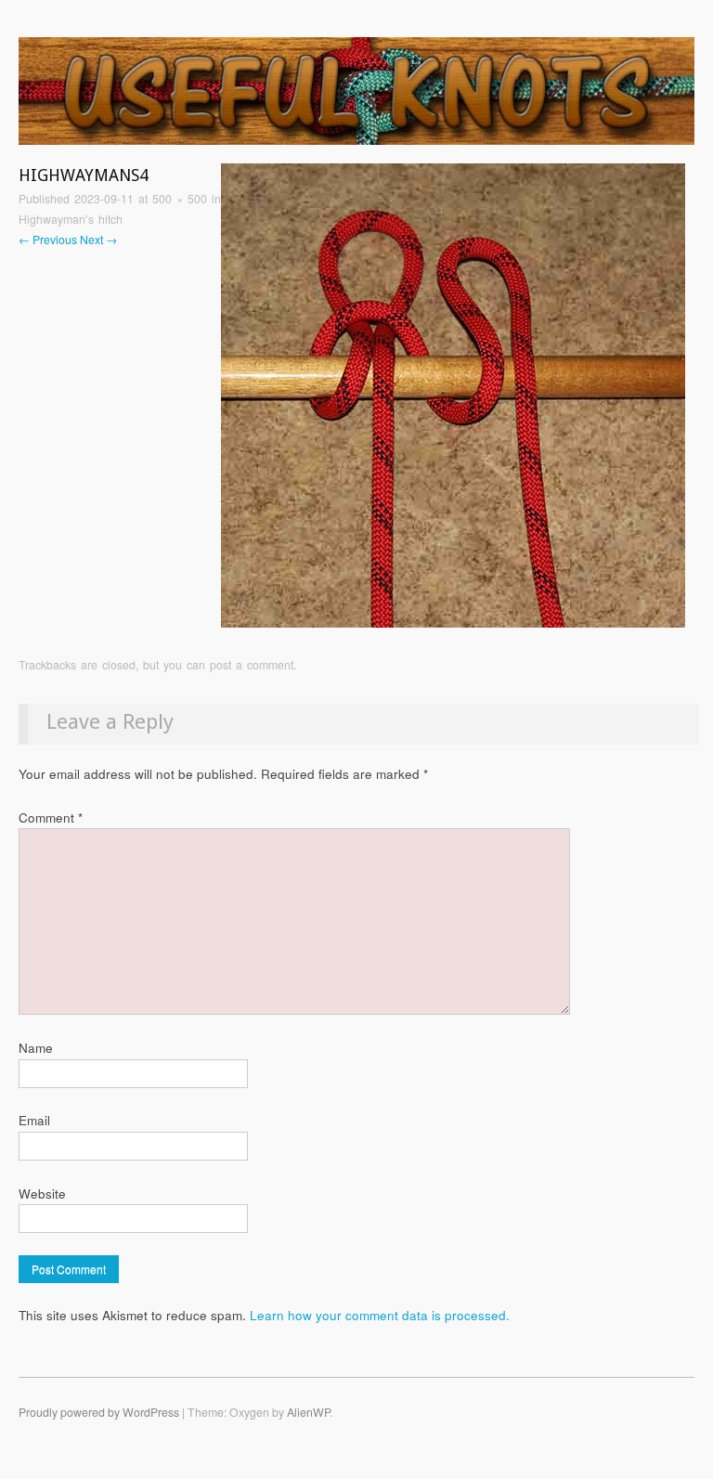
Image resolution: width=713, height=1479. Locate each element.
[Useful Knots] (356, 99)
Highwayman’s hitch (71, 219)
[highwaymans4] (453, 394)
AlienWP (308, 1412)
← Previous (48, 239)
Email (34, 1120)
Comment (51, 817)
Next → (98, 239)
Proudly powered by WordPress (99, 1412)
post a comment (251, 664)
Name (36, 1048)
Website (42, 1193)
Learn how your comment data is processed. (380, 1315)
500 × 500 (179, 198)
